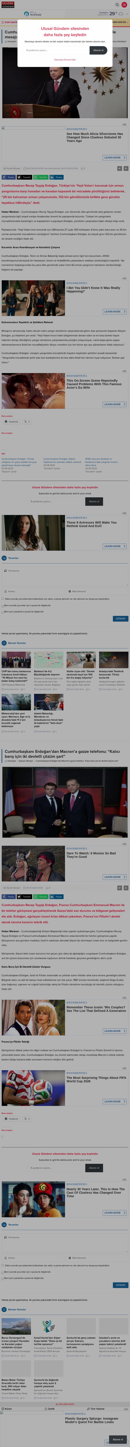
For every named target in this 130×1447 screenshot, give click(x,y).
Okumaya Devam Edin (65, 59)
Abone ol (98, 50)
